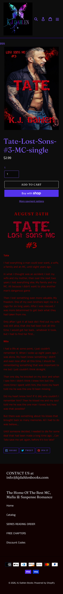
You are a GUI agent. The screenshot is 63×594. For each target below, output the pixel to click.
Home (10, 506)
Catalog (11, 515)
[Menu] (57, 19)
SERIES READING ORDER (20, 524)
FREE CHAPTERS (16, 533)
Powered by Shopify (44, 583)
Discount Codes (15, 543)
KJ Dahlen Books (25, 583)
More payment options (31, 201)
